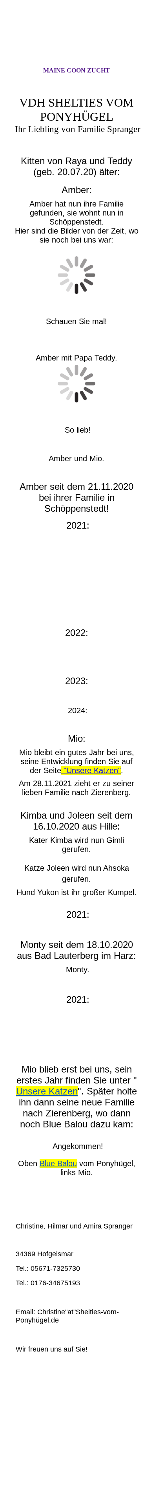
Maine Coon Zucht (76, 70)
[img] (76, 40)
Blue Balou (58, 1163)
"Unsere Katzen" (91, 770)
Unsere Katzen (47, 1091)
